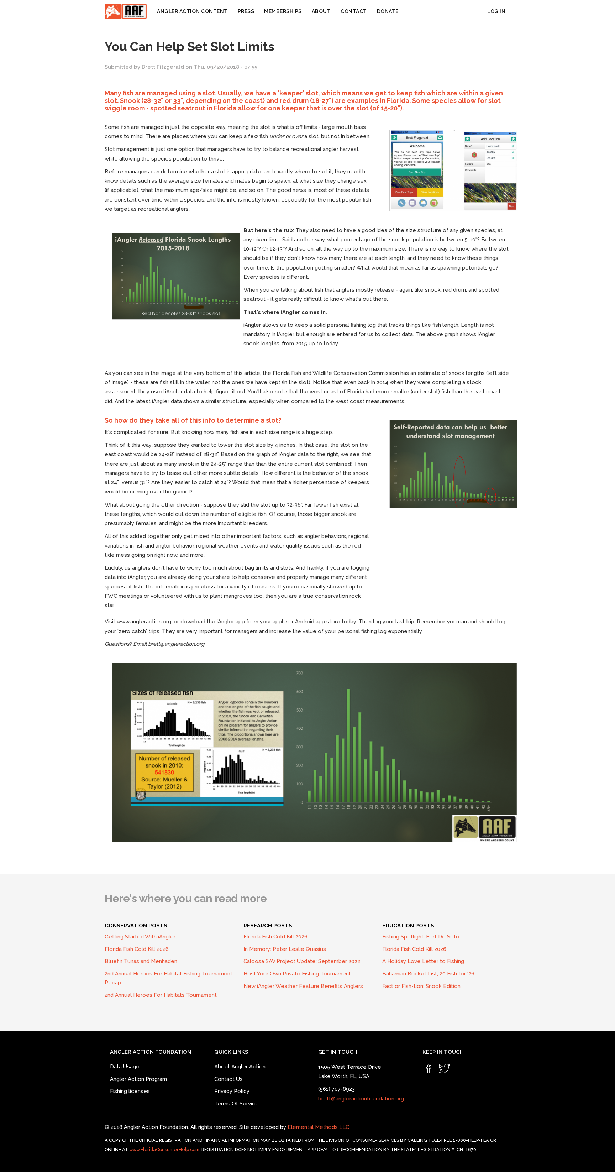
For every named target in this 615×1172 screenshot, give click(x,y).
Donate (388, 11)
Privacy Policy (231, 1091)
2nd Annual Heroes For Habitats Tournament (161, 995)
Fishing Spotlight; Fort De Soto (420, 936)
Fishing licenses (130, 1091)
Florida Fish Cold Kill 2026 (137, 949)
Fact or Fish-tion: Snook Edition (421, 986)
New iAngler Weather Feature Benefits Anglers (303, 986)
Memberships (283, 11)
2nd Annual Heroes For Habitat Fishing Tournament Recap (168, 978)
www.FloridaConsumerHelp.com (164, 1149)
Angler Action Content (192, 11)
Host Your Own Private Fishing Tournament (297, 973)
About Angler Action (240, 1066)
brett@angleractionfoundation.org (361, 1098)
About (321, 11)
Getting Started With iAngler (140, 936)
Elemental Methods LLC (318, 1127)
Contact (354, 11)
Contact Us (228, 1079)
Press (246, 11)
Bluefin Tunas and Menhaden (141, 961)
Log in (496, 11)
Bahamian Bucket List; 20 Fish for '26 (428, 973)
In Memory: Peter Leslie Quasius (284, 949)
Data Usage (125, 1066)
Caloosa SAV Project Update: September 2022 (301, 961)
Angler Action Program (138, 1079)
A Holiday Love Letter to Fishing (423, 961)
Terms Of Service (236, 1103)
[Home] (128, 11)
